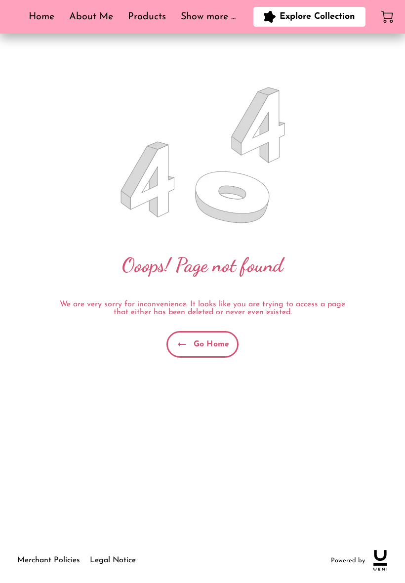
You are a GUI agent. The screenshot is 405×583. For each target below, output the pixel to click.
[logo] (380, 560)
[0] (387, 17)
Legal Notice (113, 560)
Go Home (211, 344)
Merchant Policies (48, 560)
